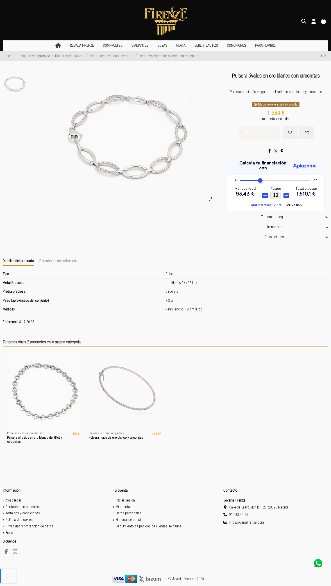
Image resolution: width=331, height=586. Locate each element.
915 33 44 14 (238, 515)
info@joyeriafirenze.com (246, 522)
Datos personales (128, 513)
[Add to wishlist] (290, 132)
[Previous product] (322, 56)
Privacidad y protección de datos (29, 526)
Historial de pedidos (130, 520)
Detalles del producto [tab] (18, 260)
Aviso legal (13, 500)
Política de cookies (19, 520)
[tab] (275, 217)
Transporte (274, 227)
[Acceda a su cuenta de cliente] (314, 21)
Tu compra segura (274, 217)
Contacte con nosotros (22, 507)
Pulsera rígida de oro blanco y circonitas (116, 438)
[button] (82, 46)
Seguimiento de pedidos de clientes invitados (148, 526)
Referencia (10, 322)
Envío (9, 533)
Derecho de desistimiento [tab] (58, 260)
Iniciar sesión (125, 500)
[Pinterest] (282, 151)
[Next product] (325, 56)
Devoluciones (274, 237)
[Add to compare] (306, 132)
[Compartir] (269, 151)
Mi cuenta (123, 507)
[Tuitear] (275, 151)
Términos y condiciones (22, 513)
